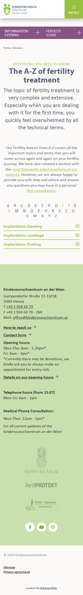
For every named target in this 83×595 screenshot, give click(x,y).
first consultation (41, 190)
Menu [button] (73, 12)
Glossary (18, 48)
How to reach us (17, 327)
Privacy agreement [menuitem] (16, 571)
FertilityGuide (53, 32)
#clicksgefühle (48, 588)
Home (7, 48)
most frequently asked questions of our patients (41, 171)
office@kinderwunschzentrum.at (40, 317)
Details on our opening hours (28, 377)
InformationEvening (16, 32)
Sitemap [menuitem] (9, 567)
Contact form (15, 335)
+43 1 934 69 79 (19, 306)
